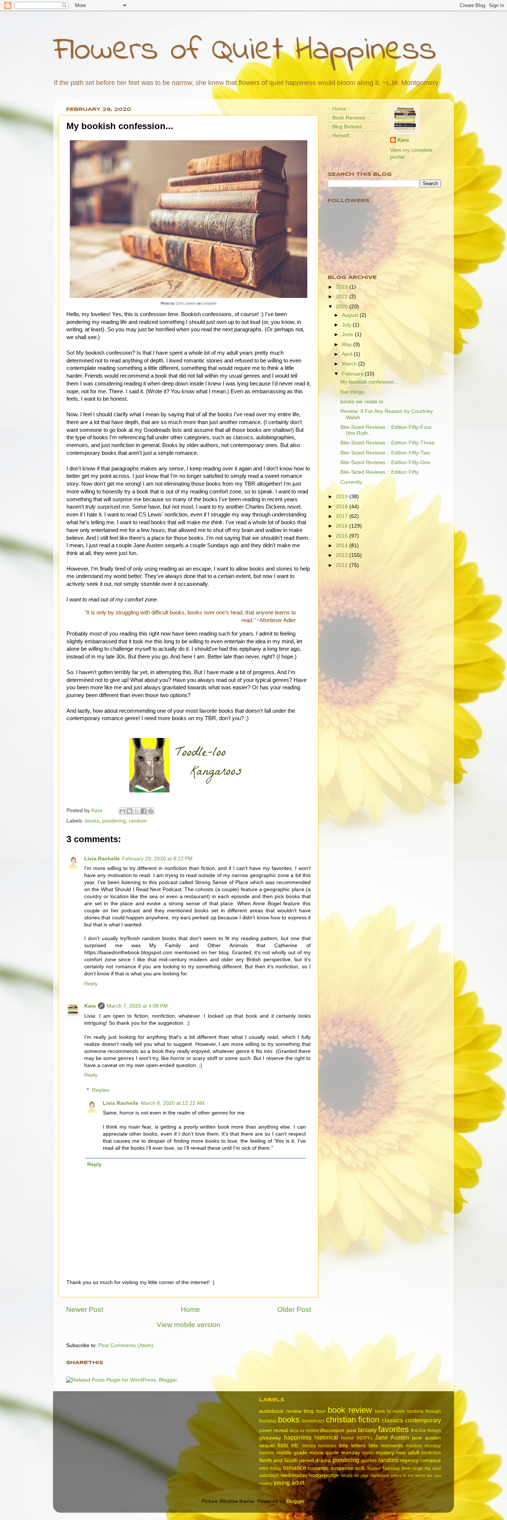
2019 (342, 496)
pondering (114, 821)
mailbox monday (423, 1445)
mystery (385, 1452)
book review (350, 1410)
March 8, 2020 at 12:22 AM (173, 1103)
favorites (393, 1429)
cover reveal (273, 1430)
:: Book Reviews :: (349, 118)
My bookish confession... (369, 382)
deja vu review (304, 1430)
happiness (297, 1437)
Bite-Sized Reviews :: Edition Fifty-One (385, 462)
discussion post (338, 1430)
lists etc (288, 1445)
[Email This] (122, 811)
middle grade (292, 1452)
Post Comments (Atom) (125, 1345)
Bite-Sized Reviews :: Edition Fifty (379, 472)
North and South (278, 1460)
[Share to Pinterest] (150, 811)
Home (190, 1309)
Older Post (294, 1309)
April (348, 354)
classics (392, 1420)
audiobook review (280, 1411)
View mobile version (188, 1325)
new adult (407, 1452)
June (348, 334)
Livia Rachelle (102, 858)
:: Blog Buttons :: (347, 126)
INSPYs (364, 1438)
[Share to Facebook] (143, 811)
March (350, 364)
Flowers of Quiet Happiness (244, 51)
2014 (342, 545)
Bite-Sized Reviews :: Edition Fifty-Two (385, 453)
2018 (342, 506)
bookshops (313, 1421)
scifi (360, 1468)
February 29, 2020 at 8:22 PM (157, 858)
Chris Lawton (186, 303)
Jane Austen (392, 1437)
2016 (342, 526)
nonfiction (431, 1452)
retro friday (270, 1468)
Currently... (353, 482)
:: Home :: (339, 109)
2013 (342, 555)
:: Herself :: (340, 135)
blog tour (315, 1411)
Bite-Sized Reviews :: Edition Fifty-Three (387, 443)
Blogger (295, 1501)
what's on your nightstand (365, 1475)
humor (347, 1438)
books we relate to (361, 401)
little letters (352, 1445)
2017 (342, 516)
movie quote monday (335, 1452)
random (138, 821)
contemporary (423, 1420)
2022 (342, 296)
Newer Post (84, 1309)
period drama (315, 1460)
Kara (90, 1006)
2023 (342, 287)
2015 (342, 536)
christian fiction (353, 1419)
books (92, 821)
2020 (342, 306)
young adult (289, 1482)
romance (294, 1467)
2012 (342, 565)
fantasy (367, 1430)
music (368, 1452)
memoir (266, 1452)
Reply (91, 983)
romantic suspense (330, 1468)
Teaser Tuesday (383, 1468)
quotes (369, 1460)
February (353, 374)
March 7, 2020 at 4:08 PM (137, 1006)
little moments (386, 1445)
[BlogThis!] (129, 811)
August (351, 315)
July (347, 325)
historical (326, 1437)
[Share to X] (136, 811)
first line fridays (426, 1430)
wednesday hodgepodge (310, 1475)
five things (352, 392)
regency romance (420, 1460)
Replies (100, 1090)
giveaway (270, 1438)
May (347, 344)
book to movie (390, 1411)
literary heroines (319, 1445)
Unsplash (209, 303)
